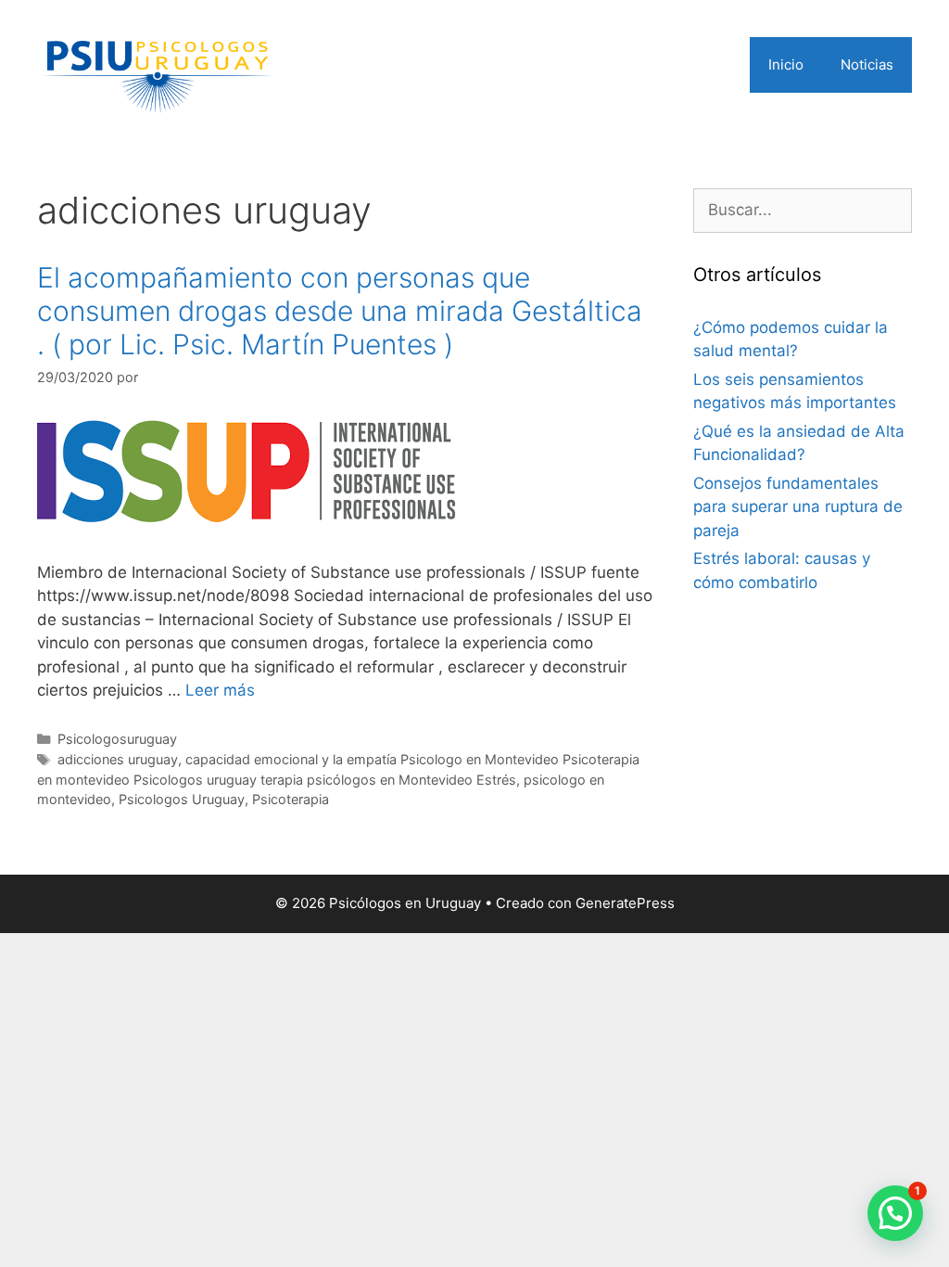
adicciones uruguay (117, 759)
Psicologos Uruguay (182, 799)
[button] (895, 1213)
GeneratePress (625, 903)
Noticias (867, 64)
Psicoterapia (290, 799)
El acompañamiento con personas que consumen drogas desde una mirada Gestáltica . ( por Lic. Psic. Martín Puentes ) (339, 311)
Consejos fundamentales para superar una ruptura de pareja (798, 507)
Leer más (220, 690)
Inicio (785, 64)
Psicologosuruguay (117, 739)
